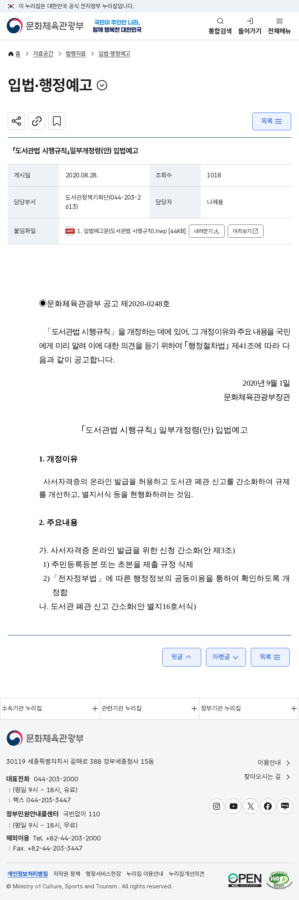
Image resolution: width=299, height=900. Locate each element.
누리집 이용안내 (145, 873)
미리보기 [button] (242, 231)
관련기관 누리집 (122, 708)
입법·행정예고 (114, 53)
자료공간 (43, 53)
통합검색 (220, 31)
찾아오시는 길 (263, 777)
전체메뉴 (279, 31)
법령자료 (76, 53)
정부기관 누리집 (221, 708)
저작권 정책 (66, 873)
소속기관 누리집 (22, 708)
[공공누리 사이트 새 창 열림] (244, 880)
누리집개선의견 (186, 873)
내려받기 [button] (203, 231)
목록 (267, 121)
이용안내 (270, 763)
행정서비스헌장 (103, 873)
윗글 (177, 657)
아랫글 (221, 657)
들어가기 (250, 31)
